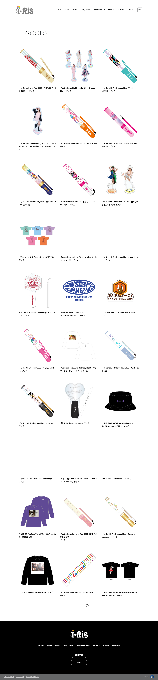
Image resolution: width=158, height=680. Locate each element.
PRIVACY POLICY (9, 677)
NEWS (67, 10)
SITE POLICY (20, 677)
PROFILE (111, 10)
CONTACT (79, 655)
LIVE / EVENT (86, 10)
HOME (59, 10)
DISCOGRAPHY (99, 10)
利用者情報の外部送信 (32, 677)
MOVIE (75, 10)
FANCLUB (130, 10)
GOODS (121, 10)
